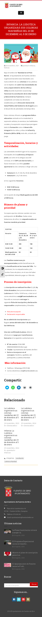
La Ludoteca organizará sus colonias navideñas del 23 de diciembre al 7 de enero (28, 414)
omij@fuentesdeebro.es (29, 371)
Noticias (6, 68)
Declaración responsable (16, 314)
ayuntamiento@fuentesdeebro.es (22, 517)
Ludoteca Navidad (11, 462)
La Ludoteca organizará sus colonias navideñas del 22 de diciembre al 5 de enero (11, 414)
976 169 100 (17, 514)
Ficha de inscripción (14, 312)
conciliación (20, 458)
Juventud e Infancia (29, 66)
